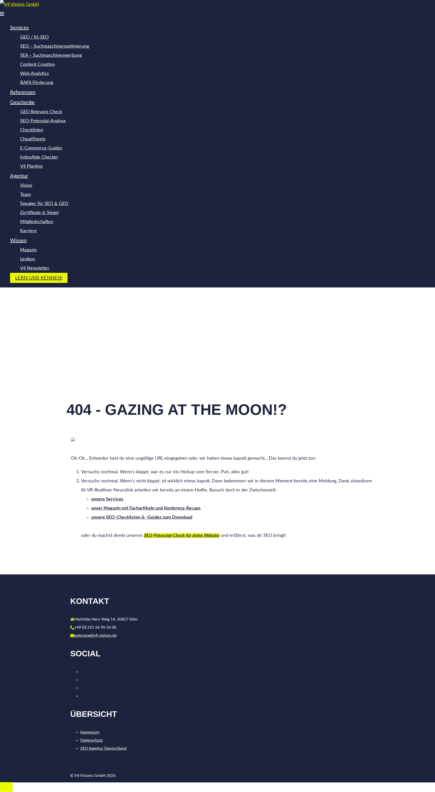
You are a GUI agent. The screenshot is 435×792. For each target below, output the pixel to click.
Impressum (89, 732)
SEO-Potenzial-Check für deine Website (182, 535)
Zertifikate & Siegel (39, 213)
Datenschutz (91, 740)
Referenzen (22, 92)
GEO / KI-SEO (34, 37)
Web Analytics (34, 73)
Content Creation (37, 64)
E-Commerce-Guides (41, 148)
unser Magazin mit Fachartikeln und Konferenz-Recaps (146, 508)
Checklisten (31, 130)
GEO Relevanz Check (41, 112)
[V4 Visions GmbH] (19, 4)
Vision (26, 185)
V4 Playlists (31, 166)
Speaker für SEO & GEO (44, 203)
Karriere (28, 231)
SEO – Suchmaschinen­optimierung (54, 46)
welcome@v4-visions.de (95, 635)
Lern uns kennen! (38, 277)
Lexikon (27, 259)
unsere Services (107, 499)
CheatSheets (33, 139)
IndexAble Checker (39, 157)
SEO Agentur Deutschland (103, 748)
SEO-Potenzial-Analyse (43, 121)
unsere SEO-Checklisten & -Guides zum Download (141, 517)
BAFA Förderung (36, 82)
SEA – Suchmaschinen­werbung (51, 55)
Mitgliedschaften (36, 222)
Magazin (28, 250)
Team (25, 194)
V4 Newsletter (34, 268)
